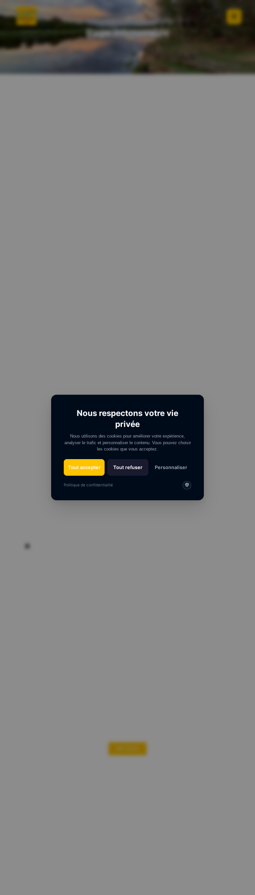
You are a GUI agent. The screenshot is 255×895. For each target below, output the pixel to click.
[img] (187, 485)
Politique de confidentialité (88, 485)
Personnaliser (171, 467)
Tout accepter (84, 467)
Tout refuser (127, 467)
